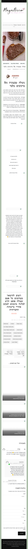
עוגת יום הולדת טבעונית (19, 433)
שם (24, 508)
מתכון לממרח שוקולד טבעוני (9, 329)
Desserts (6, 63)
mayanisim (21, 462)
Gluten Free (15, 63)
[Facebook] (14, 313)
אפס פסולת (6, 323)
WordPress (9, 546)
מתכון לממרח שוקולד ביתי (8, 326)
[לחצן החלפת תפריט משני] (15, 1)
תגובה (24, 493)
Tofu (23, 414)
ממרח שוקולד (19, 323)
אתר (24, 520)
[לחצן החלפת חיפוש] (24, 1)
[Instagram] (16, 313)
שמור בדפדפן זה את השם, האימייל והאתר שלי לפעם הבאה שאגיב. (14, 529)
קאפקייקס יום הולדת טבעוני (18, 398)
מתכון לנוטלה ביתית (7, 332)
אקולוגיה (12, 323)
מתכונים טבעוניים (7, 339)
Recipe (23, 63)
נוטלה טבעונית (6, 342)
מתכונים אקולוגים (17, 336)
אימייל (24, 514)
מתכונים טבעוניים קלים (17, 339)
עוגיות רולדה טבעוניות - (12, 480)
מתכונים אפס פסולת (7, 336)
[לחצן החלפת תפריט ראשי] (14, 21)
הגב (24, 449)
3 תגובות (9, 69)
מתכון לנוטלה (19, 329)
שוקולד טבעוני (14, 342)
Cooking (12, 414)
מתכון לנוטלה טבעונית (18, 332)
